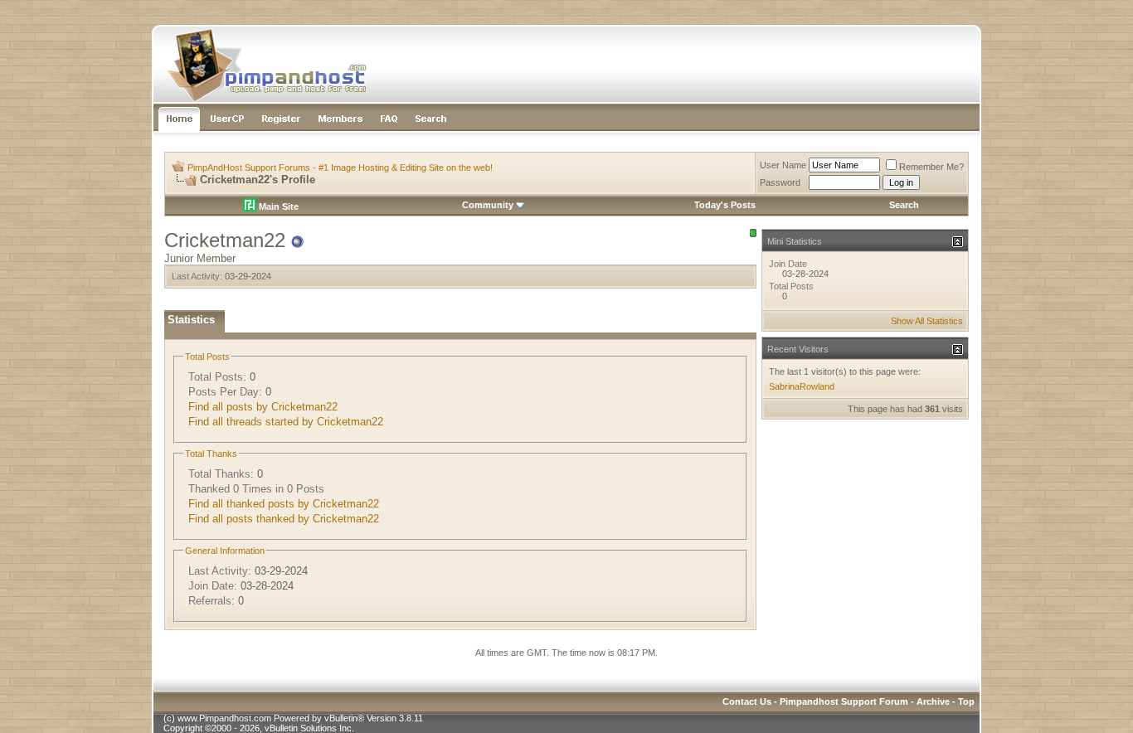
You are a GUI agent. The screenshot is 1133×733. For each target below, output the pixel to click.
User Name (783, 165)
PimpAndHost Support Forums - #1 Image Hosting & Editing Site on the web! (340, 167)
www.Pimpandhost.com (224, 718)
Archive (933, 701)
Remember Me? (931, 167)
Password (780, 182)
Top (966, 701)
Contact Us (746, 701)
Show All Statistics (927, 321)
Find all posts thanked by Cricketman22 (283, 518)
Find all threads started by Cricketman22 (285, 421)
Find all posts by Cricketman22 (263, 406)
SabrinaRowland (801, 386)
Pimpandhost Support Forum (844, 701)
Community (487, 205)
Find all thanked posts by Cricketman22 (283, 504)
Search (904, 205)
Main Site (277, 206)
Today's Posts (725, 205)
